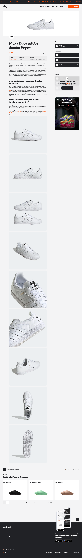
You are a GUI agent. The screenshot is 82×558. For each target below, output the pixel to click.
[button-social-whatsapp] (73, 469)
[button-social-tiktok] (76, 469)
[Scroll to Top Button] (77, 519)
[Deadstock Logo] (5, 6)
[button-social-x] (78, 469)
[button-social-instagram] (68, 469)
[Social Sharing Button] (4, 469)
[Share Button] (41, 53)
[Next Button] (7, 502)
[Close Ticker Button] (78, 2)
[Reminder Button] (43, 53)
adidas (34, 105)
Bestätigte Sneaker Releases (15, 477)
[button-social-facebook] (71, 469)
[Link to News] (9, 6)
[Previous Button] (4, 502)
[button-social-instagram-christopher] (66, 469)
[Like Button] (46, 53)
